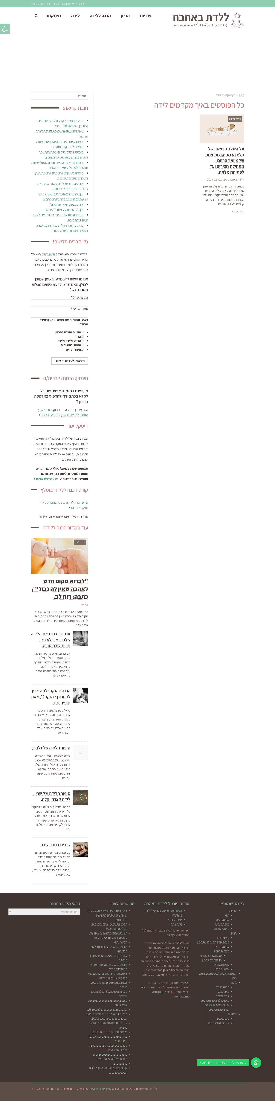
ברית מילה (223, 1018)
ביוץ (227, 915)
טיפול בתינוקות (71, 345)
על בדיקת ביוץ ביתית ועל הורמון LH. (107, 1009)
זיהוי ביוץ (80, 3)
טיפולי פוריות (221, 929)
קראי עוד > (238, 211)
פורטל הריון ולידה (99, 1089)
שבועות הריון (53, 3)
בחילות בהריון (221, 964)
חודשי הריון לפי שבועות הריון (213, 942)
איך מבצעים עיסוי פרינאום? (66, 204)
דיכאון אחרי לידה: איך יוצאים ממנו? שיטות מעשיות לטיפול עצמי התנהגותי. (107, 915)
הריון (78, 336)
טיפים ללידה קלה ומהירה (67, 147)
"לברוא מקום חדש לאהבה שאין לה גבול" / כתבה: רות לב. (60, 588)
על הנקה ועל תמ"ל (218, 1023)
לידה (234, 982)
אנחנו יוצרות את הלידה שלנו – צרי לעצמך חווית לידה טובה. (50, 639)
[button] (5, 29)
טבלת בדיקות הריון (211, 956)
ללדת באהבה (236, 179)
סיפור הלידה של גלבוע (51, 748)
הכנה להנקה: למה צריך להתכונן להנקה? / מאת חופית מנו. (50, 696)
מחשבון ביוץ (68, 3)
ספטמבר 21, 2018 (217, 179)
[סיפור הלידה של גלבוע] (80, 752)
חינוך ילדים (73, 349)
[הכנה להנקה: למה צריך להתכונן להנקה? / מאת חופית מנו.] (80, 695)
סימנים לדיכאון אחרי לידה (214, 1000)
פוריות (233, 911)
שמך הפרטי (79, 308)
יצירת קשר (176, 920)
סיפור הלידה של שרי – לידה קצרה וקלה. (51, 796)
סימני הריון (223, 938)
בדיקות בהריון (221, 951)
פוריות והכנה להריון (68, 332)
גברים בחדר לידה (55, 844)
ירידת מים (223, 991)
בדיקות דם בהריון (212, 960)
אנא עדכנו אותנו (47, 479)
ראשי (241, 95)
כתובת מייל (79, 297)
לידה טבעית (222, 996)
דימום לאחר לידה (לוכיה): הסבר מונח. (59, 141)
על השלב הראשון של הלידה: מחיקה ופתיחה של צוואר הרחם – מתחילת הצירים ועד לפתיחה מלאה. (224, 160)
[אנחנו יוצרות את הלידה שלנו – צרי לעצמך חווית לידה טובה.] (80, 638)
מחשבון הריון (38, 3)
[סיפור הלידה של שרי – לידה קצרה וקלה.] (80, 797)
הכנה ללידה (222, 987)
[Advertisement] (137, 62)
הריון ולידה (48, 254)
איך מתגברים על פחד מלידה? (64, 209)
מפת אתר (176, 924)
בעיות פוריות (222, 924)
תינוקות (232, 1014)
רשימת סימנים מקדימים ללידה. (109, 1032)
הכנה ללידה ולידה (69, 341)
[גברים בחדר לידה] (80, 849)
